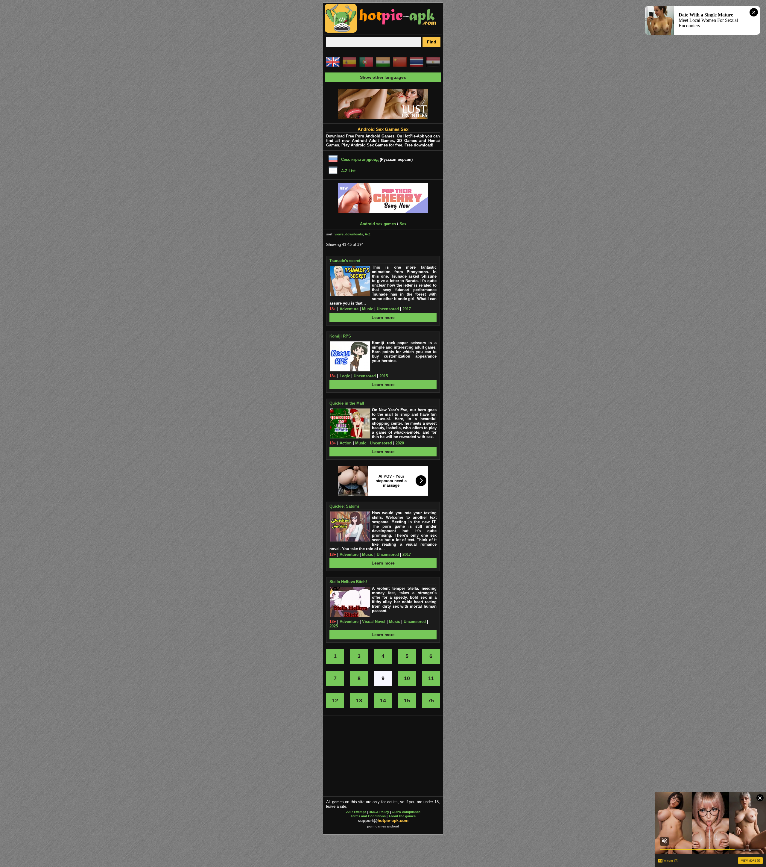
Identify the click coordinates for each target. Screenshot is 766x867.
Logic (345, 376)
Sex (402, 224)
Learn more (383, 317)
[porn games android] (380, 31)
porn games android (383, 826)
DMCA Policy (379, 812)
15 (407, 700)
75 (431, 700)
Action (346, 443)
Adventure (349, 309)
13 (359, 700)
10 (407, 678)
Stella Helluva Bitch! (348, 581)
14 (383, 700)
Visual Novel (373, 621)
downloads (354, 234)
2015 (383, 376)
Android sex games (378, 224)
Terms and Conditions (368, 816)
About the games (402, 816)
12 (335, 700)
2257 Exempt (356, 812)
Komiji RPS (340, 336)
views (339, 234)
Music (367, 309)
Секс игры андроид (360, 159)
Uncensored (388, 309)
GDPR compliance (406, 812)
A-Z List (348, 171)
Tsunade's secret (344, 260)
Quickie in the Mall (346, 403)
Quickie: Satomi (344, 506)
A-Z (367, 234)
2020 (400, 443)
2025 (333, 626)
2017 (406, 309)
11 (431, 678)
